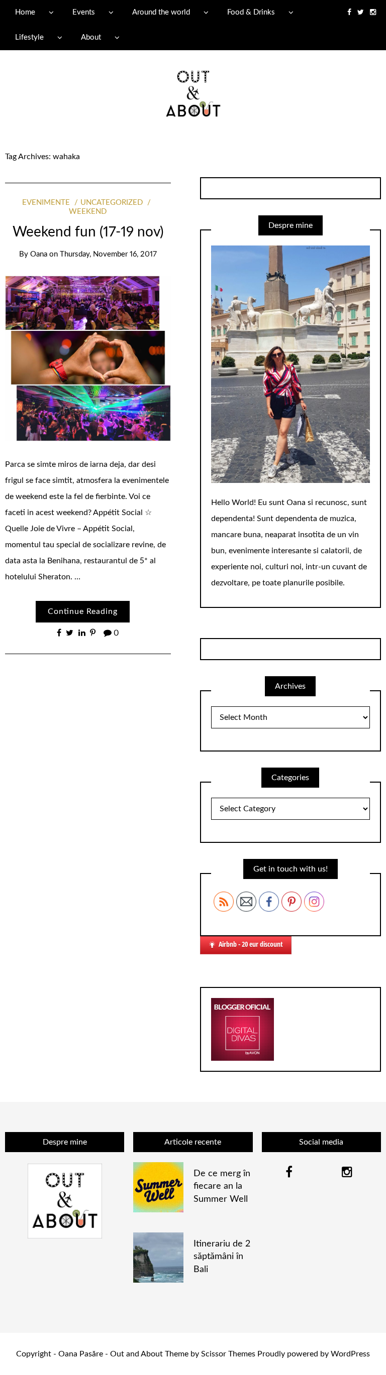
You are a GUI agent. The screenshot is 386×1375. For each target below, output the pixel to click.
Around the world (161, 12)
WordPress (350, 1354)
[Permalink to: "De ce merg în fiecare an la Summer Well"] (158, 1187)
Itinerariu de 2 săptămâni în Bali (222, 1256)
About (91, 37)
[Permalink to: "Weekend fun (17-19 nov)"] (88, 358)
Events (83, 12)
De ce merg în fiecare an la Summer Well (222, 1186)
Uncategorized (111, 202)
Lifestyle (29, 37)
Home (25, 12)
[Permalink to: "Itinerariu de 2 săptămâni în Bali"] (158, 1258)
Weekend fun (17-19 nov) (88, 232)
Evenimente (46, 202)
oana (38, 254)
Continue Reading (83, 611)
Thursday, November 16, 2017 (108, 254)
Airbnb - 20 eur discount (251, 944)
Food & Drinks (251, 12)
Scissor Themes (228, 1354)
